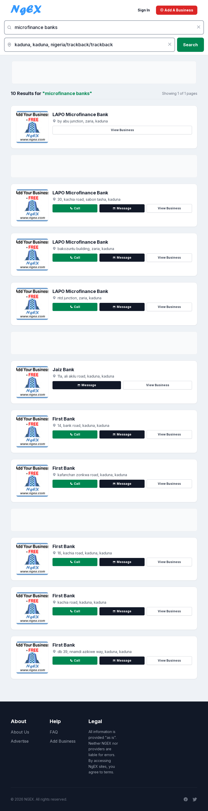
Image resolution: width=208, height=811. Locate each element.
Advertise (20, 741)
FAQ (54, 732)
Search (190, 44)
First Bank (64, 419)
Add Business (63, 741)
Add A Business (178, 10)
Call (77, 208)
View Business (122, 130)
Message (124, 208)
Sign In (144, 10)
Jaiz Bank (63, 369)
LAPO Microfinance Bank (80, 114)
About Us (20, 732)
